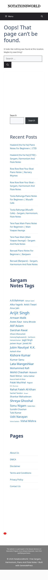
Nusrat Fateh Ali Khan (17, 379)
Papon (30, 382)
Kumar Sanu (17, 359)
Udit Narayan (19, 416)
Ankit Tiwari (30, 304)
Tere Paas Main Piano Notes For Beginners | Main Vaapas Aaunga (23, 227)
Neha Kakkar (29, 376)
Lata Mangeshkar (22, 364)
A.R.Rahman (17, 300)
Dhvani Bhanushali (17, 334)
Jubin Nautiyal (19, 347)
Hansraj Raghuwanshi (18, 337)
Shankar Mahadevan (20, 396)
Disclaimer (15, 466)
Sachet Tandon (16, 393)
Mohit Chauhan (19, 372)
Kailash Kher (15, 351)
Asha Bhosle (29, 321)
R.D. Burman (14, 386)
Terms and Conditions (20, 473)
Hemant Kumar (15, 340)
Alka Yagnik (16, 304)
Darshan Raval (18, 330)
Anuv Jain (14, 308)
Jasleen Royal (16, 343)
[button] (41, 16)
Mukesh (33, 372)
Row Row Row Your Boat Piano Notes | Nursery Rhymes (22, 172)
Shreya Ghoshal (21, 401)
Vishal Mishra (28, 421)
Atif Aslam (17, 326)
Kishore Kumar (20, 355)
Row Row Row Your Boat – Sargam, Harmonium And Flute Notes (22, 186)
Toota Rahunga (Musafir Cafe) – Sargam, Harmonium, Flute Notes (24, 213)
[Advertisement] (24, 90)
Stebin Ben (31, 406)
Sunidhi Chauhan (18, 409)
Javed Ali (27, 343)
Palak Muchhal (18, 382)
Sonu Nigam (18, 405)
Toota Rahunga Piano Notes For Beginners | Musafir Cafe (23, 199)
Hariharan (31, 337)
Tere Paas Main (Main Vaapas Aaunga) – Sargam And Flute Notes (22, 240)
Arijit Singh (19, 312)
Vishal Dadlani (14, 421)
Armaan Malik (18, 317)
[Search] (7, 65)
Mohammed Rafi (19, 368)
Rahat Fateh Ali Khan (23, 389)
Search (13, 115)
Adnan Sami (29, 301)
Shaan (26, 393)
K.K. (32, 347)
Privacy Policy (16, 479)
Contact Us (15, 486)
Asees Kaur (16, 321)
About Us (14, 452)
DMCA (13, 459)
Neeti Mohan (16, 375)
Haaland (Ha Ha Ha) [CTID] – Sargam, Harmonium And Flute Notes (23, 158)
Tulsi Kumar (15, 412)
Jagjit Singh (27, 340)
